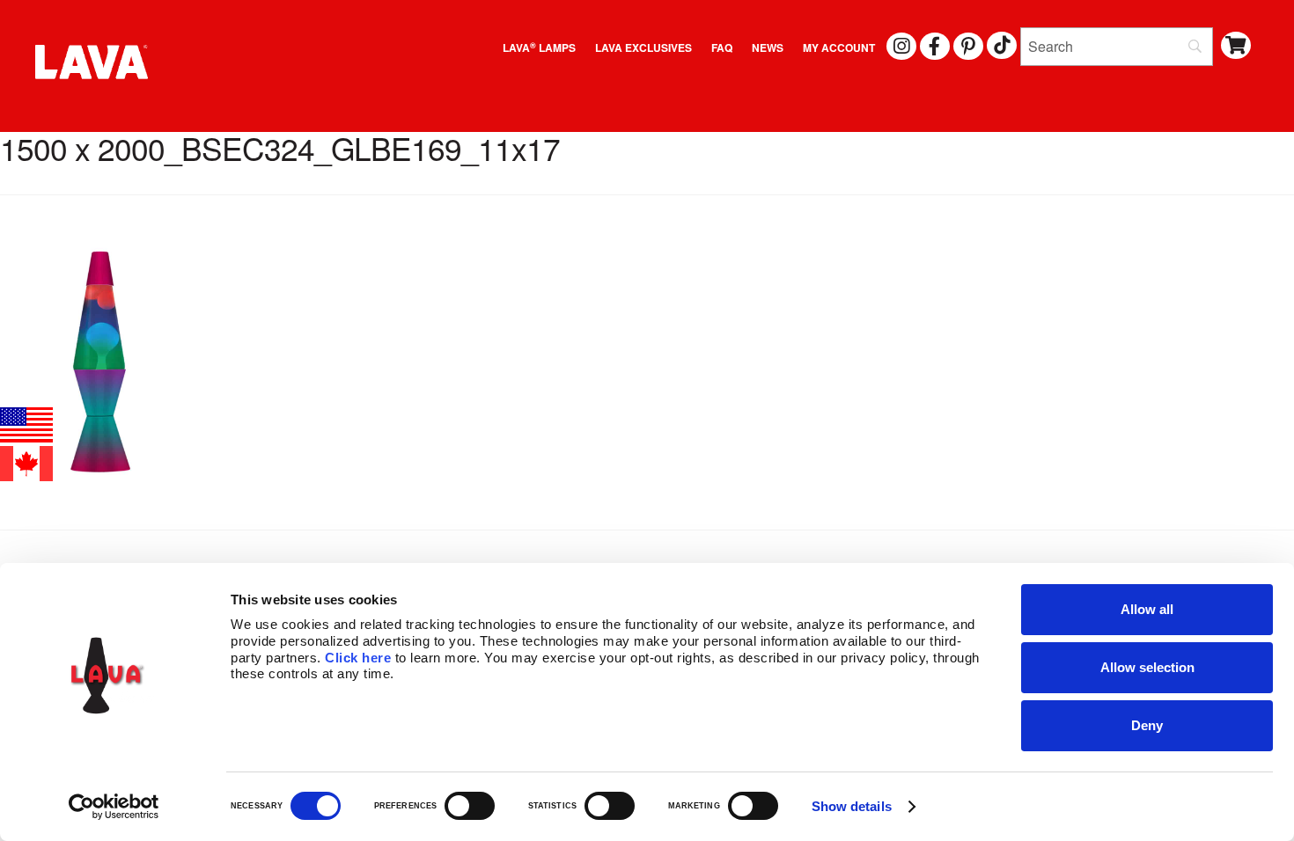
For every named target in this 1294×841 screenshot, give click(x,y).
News (767, 47)
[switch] (470, 806)
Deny (1147, 725)
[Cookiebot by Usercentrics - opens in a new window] (114, 806)
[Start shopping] (1236, 45)
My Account (839, 47)
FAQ (721, 47)
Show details (852, 806)
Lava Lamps (539, 47)
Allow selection (1147, 667)
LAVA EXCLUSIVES (643, 47)
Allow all (1147, 609)
